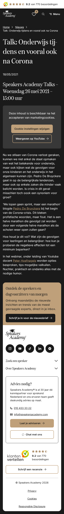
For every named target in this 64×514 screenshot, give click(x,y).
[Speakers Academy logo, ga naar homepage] (9, 14)
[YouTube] (20, 348)
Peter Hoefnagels (24, 260)
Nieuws (19, 27)
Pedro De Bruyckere (26, 208)
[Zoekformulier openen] (43, 14)
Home (6, 27)
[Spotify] (50, 348)
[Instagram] (10, 348)
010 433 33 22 (22, 408)
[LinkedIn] (40, 348)
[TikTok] (30, 348)
